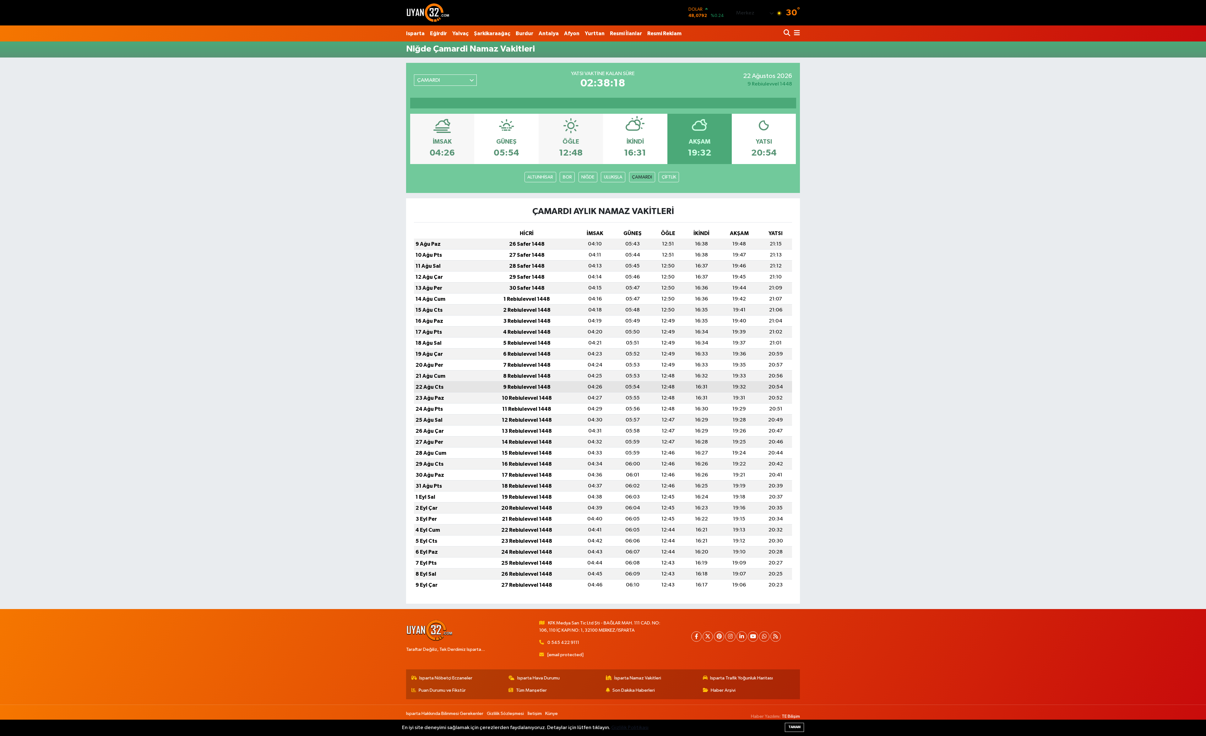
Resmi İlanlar (626, 33)
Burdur (524, 33)
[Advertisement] (378, 150)
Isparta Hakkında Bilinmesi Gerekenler (444, 713)
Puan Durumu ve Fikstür (442, 690)
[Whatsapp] (764, 636)
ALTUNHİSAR (540, 177)
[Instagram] (730, 636)
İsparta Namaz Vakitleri (637, 678)
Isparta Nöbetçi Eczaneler (445, 678)
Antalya (549, 33)
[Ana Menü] (795, 33)
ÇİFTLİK (669, 177)
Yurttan (595, 33)
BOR (567, 177)
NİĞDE (587, 177)
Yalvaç (460, 33)
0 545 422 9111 (563, 642)
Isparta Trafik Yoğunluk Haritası (741, 678)
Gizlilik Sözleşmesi (505, 713)
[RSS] (775, 636)
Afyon (571, 33)
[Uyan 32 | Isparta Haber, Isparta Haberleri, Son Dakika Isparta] (428, 12)
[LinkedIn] (741, 636)
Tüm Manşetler (531, 690)
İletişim (535, 713)
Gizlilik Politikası (630, 727)
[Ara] (787, 33)
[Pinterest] (719, 636)
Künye (551, 713)
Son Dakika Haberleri (633, 690)
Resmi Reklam (664, 33)
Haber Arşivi (723, 690)
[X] (708, 636)
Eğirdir (438, 33)
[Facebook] (696, 636)
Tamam (794, 727)
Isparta (415, 33)
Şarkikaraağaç (492, 33)
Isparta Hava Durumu (538, 678)
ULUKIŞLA (613, 177)
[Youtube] (753, 636)
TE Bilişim (791, 716)
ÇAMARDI (642, 177)
